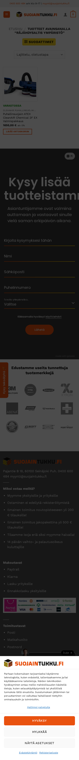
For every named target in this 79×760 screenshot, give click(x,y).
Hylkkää (39, 732)
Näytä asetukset (39, 743)
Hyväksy (39, 720)
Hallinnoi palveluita (38, 707)
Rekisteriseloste (48, 752)
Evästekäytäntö (28, 752)
